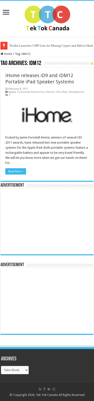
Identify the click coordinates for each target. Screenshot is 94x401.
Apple (12, 92)
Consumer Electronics (31, 92)
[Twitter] (49, 389)
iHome (50, 92)
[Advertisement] (33, 221)
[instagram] (54, 389)
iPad (64, 92)
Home (7, 54)
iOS (58, 92)
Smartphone (76, 92)
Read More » (15, 171)
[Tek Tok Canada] (47, 18)
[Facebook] (44, 389)
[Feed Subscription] (92, 64)
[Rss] (40, 389)
